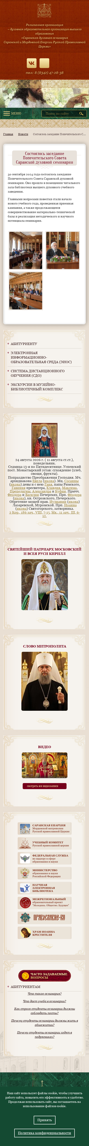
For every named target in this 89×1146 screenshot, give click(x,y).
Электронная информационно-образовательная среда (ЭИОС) (41, 357)
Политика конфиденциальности (44, 1133)
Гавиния (18, 488)
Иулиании (57, 502)
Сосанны (71, 481)
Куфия (60, 491)
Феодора (14, 495)
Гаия (48, 484)
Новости (23, 134)
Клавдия (53, 488)
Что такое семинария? (45, 993)
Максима (69, 488)
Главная (8, 134)
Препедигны (20, 491)
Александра (41, 491)
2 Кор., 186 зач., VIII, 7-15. (30, 512)
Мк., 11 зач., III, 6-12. (61, 514)
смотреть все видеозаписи (42, 786)
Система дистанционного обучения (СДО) (38, 373)
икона (49, 481)
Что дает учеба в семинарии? (44, 1001)
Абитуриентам (25, 987)
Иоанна (70, 505)
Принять (44, 1120)
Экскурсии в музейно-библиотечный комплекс (37, 387)
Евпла (37, 481)
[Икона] (44, 456)
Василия (32, 495)
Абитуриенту (24, 344)
